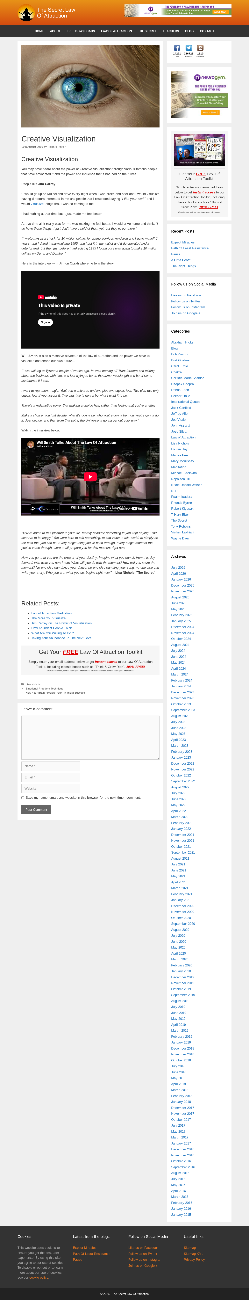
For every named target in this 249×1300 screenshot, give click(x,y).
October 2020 (181, 918)
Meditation (178, 467)
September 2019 (183, 995)
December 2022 (182, 763)
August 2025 (180, 597)
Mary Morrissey (182, 461)
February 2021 (181, 894)
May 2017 (178, 1131)
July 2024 (178, 651)
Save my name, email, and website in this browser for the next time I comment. (83, 797)
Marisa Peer (180, 455)
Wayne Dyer (180, 538)
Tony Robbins (181, 526)
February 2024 (181, 680)
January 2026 (181, 579)
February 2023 (181, 752)
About (55, 31)
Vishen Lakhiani (182, 532)
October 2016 (181, 1161)
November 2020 (182, 912)
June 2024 (178, 657)
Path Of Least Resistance (190, 248)
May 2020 (178, 947)
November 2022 (182, 769)
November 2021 (182, 840)
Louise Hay (179, 449)
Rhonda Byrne (181, 503)
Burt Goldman (181, 360)
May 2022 (178, 805)
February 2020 (181, 965)
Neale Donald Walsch (186, 485)
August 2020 (180, 930)
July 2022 (178, 793)
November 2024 (182, 633)
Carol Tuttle (179, 366)
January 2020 (181, 971)
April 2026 (178, 573)
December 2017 (182, 1108)
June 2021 (178, 870)
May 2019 (178, 1019)
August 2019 (180, 1001)
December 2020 (182, 906)
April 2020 (178, 953)
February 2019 (181, 1036)
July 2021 (178, 864)
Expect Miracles (183, 242)
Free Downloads (81, 31)
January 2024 (181, 686)
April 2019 (178, 1025)
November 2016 (182, 1155)
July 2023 (178, 722)
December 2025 (182, 585)
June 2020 (178, 941)
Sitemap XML (193, 1254)
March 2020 (179, 959)
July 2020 (178, 935)
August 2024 (180, 645)
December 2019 (182, 977)
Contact (207, 31)
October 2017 (181, 1120)
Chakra (176, 372)
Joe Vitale (178, 420)
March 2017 (179, 1137)
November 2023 (182, 698)
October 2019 (181, 989)
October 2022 (181, 775)
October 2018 (181, 1060)
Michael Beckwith (184, 473)
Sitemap (190, 1248)
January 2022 (181, 829)
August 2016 (180, 1173)
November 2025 (182, 591)
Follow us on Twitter (185, 301)
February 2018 (181, 1096)
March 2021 (179, 888)
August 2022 (180, 787)
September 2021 (183, 852)
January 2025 (181, 621)
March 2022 (179, 817)
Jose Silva (178, 431)
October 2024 (181, 639)
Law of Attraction (116, 31)
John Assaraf (180, 425)
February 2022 (181, 823)
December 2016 (182, 1149)
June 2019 (178, 1013)
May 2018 (178, 1078)
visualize (37, 204)
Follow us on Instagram (188, 307)
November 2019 (182, 983)
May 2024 (178, 662)
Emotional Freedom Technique (44, 688)
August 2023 (180, 716)
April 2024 (178, 668)
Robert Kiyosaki (182, 508)
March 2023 (179, 746)
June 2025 (178, 603)
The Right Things (183, 266)
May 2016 (178, 1185)
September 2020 (183, 924)
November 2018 (182, 1054)
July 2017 (178, 1125)
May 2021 (178, 876)
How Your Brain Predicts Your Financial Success (55, 692)
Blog (189, 31)
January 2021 (181, 900)
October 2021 (181, 847)
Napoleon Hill (180, 479)
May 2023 (178, 734)
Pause (175, 254)
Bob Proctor (180, 354)
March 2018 (179, 1090)
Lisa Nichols (33, 684)
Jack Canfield (181, 408)
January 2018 (181, 1102)
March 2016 (179, 1197)
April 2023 (178, 740)
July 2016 (178, 1179)
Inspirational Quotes (185, 402)
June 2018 (178, 1072)
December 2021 (182, 835)
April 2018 (178, 1084)
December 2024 (182, 627)
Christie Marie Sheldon (187, 378)
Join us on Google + (185, 313)
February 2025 (181, 615)
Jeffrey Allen (180, 413)
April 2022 (178, 811)
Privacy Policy (194, 1259)
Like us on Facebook (186, 295)
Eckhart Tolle (180, 396)
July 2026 (178, 567)
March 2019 (179, 1030)
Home (39, 31)
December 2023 (182, 692)
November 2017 (182, 1114)
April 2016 (178, 1191)
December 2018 (182, 1048)
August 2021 (180, 858)
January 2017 (181, 1143)
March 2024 (179, 674)
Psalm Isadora (181, 497)
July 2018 (178, 1066)
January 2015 (181, 1215)
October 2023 (181, 704)
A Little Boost (180, 260)
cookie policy (38, 1277)
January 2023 (181, 757)
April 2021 (178, 882)
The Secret (147, 31)
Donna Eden (180, 390)
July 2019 (178, 1007)
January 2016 (181, 1208)
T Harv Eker (180, 514)
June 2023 (178, 728)
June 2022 (178, 799)
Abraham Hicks (182, 342)
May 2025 (178, 609)
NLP (174, 491)
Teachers (171, 31)
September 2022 (183, 781)
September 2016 (183, 1167)
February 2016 (181, 1203)
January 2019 (181, 1042)
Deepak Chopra (182, 384)
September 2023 (183, 710)
